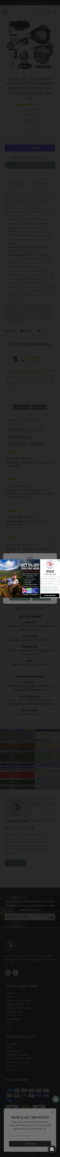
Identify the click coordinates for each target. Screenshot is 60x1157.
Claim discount (50, 595)
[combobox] (42, 583)
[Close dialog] (59, 561)
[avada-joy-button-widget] (52, 1149)
